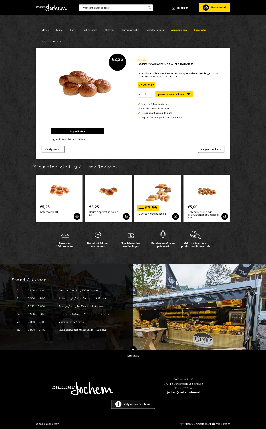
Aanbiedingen (179, 30)
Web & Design (220, 423)
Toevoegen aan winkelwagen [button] (77, 216)
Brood (59, 30)
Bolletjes (44, 30)
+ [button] (151, 94)
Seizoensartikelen (130, 30)
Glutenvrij (109, 30)
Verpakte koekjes (155, 30)
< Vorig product (53, 149)
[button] (180, 7)
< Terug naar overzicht (49, 41)
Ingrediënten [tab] (77, 131)
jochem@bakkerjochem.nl (183, 392)
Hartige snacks (90, 30)
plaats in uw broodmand (171, 94)
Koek (72, 30)
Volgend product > (211, 149)
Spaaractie (200, 30)
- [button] (139, 94)
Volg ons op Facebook (136, 404)
